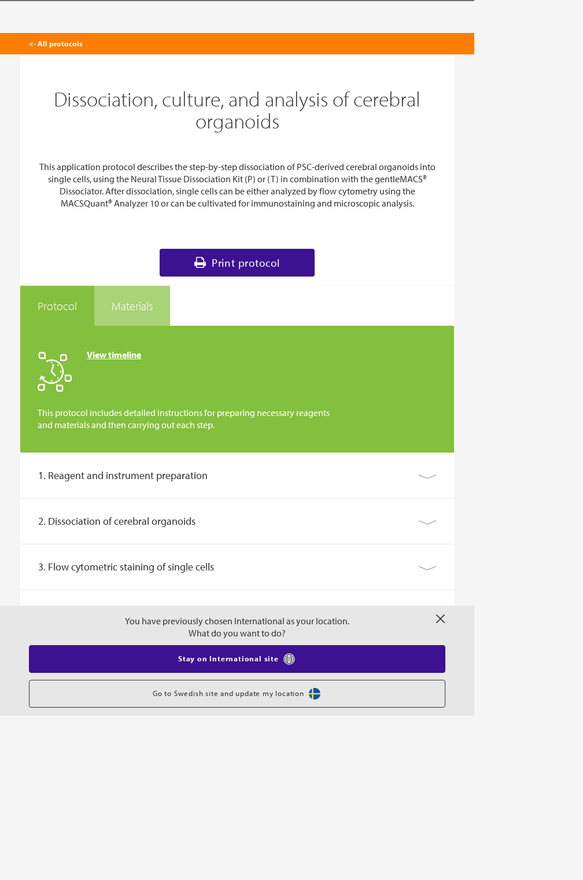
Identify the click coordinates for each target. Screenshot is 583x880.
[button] (237, 475)
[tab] (57, 306)
